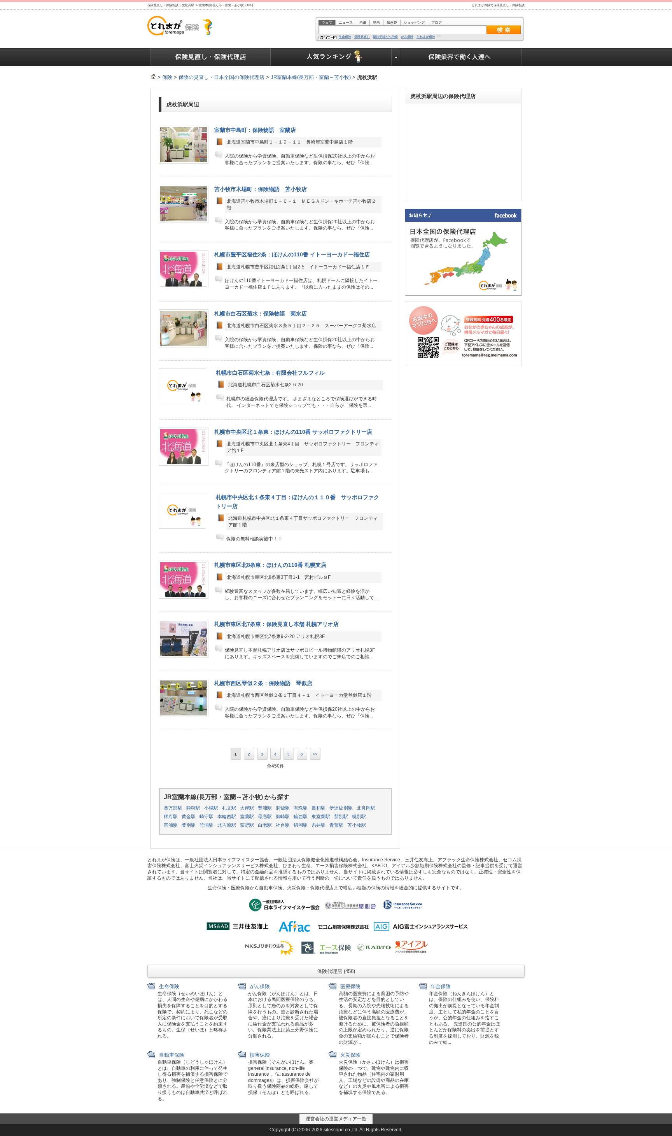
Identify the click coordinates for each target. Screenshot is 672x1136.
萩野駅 (247, 825)
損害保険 (259, 1055)
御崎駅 (283, 816)
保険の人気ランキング (331, 57)
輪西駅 (301, 816)
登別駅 (189, 825)
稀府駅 (171, 816)
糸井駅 (319, 825)
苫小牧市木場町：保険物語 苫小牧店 (260, 189)
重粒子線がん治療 (385, 37)
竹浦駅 (207, 825)
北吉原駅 (226, 825)
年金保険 (440, 986)
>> (315, 754)
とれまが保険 (425, 37)
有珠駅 (301, 808)
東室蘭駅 (321, 816)
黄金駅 (189, 816)
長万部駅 (173, 808)
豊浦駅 (265, 808)
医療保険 (349, 986)
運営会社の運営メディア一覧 (336, 1119)
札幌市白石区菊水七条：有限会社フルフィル (270, 373)
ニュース (346, 23)
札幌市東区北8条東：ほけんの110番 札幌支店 (270, 565)
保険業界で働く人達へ (461, 57)
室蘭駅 (247, 816)
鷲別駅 (341, 816)
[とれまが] (153, 77)
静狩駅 (193, 808)
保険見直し (362, 37)
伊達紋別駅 (341, 808)
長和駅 (319, 808)
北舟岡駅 (366, 808)
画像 (362, 23)
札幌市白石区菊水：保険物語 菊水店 (260, 313)
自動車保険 (171, 1055)
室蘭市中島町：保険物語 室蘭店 (255, 130)
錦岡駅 (301, 825)
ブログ (436, 23)
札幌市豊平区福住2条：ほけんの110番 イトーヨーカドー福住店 (292, 254)
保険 (167, 77)
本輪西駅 (226, 816)
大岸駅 (247, 808)
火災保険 (349, 1055)
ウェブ (327, 23)
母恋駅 (265, 816)
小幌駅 (211, 808)
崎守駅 (207, 816)
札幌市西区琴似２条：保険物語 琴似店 (263, 683)
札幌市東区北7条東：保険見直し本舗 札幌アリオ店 (276, 624)
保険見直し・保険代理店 (210, 57)
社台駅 (283, 825)
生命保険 (345, 37)
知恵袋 (392, 23)
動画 (376, 23)
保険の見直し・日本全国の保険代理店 (221, 77)
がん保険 (407, 37)
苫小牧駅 (356, 825)
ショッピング (414, 23)
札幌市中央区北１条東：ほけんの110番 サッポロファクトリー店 (293, 432)
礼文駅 (229, 808)
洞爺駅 (283, 808)
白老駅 (265, 825)
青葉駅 (336, 825)
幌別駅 (359, 816)
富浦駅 (171, 825)
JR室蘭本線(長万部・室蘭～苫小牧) (311, 77)
